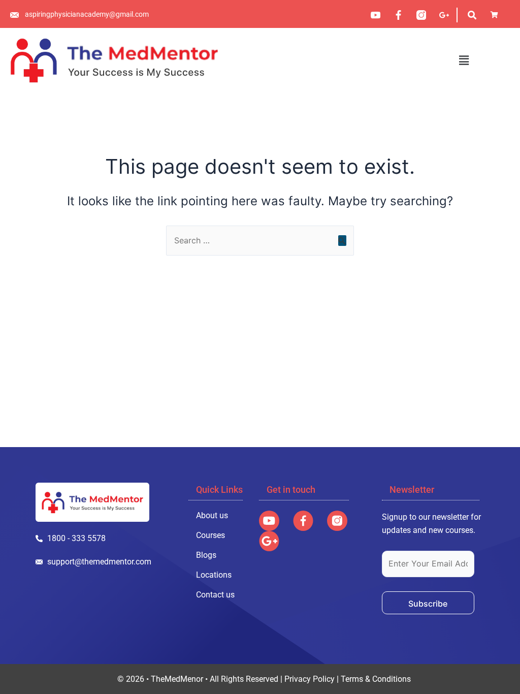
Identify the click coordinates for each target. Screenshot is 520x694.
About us (212, 515)
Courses (210, 535)
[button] (463, 60)
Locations (214, 575)
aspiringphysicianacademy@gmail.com (87, 14)
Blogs (206, 555)
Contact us (215, 595)
